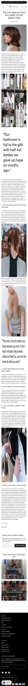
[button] (22, 7)
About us (3, 616)
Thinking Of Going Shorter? (10, 596)
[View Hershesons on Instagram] (2, 673)
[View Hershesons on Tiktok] (6, 673)
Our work (3, 625)
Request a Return (5, 631)
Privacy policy (4, 645)
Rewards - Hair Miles (6, 627)
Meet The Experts (5, 620)
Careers (3, 629)
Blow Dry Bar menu (6, 618)
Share (5, 527)
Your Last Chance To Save (10, 575)
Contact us (4, 640)
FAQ (2, 622)
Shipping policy (5, 649)
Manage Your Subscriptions (8, 633)
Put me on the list (20, 545)
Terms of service (5, 651)
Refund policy (4, 647)
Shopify (15, 681)
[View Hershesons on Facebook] (9, 673)
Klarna (3, 642)
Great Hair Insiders (6, 636)
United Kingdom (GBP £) (9, 677)
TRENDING (6, 523)
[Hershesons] (13, 7)
